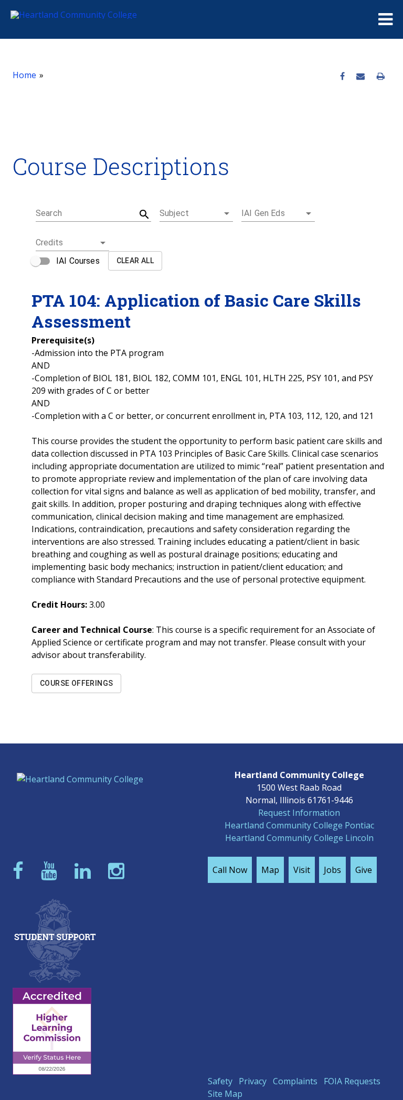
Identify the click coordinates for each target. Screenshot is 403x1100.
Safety (220, 1081)
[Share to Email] (360, 77)
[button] (196, 213)
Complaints (295, 1081)
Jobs (332, 870)
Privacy (253, 1081)
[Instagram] (118, 870)
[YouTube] (51, 870)
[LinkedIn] (85, 870)
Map (270, 870)
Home (24, 75)
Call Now (230, 870)
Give (363, 870)
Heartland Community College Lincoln (299, 838)
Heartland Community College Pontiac (299, 825)
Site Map (225, 1093)
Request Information (299, 812)
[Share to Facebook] (342, 77)
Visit (301, 870)
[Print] (380, 77)
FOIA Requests (352, 1081)
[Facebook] (20, 870)
